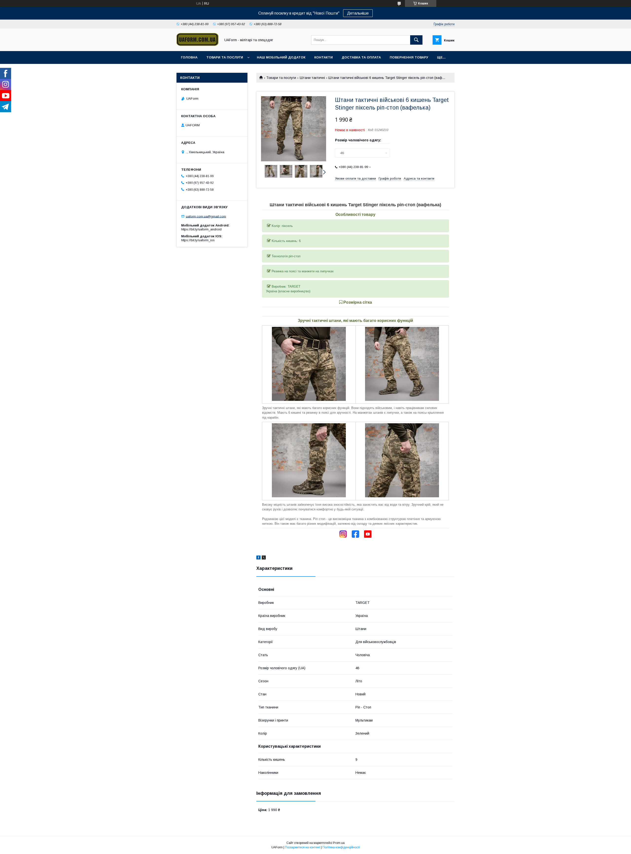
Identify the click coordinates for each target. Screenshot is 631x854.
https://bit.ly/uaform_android (201, 229)
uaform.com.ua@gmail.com (206, 216)
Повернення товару (409, 57)
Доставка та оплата (361, 57)
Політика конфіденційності (341, 847)
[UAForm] (197, 45)
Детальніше (358, 13)
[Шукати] (416, 40)
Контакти (323, 57)
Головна (189, 57)
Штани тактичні (312, 78)
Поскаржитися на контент (302, 847)
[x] (264, 558)
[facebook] (258, 558)
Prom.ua (339, 843)
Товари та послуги (224, 57)
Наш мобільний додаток (281, 57)
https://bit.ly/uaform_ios (198, 240)
